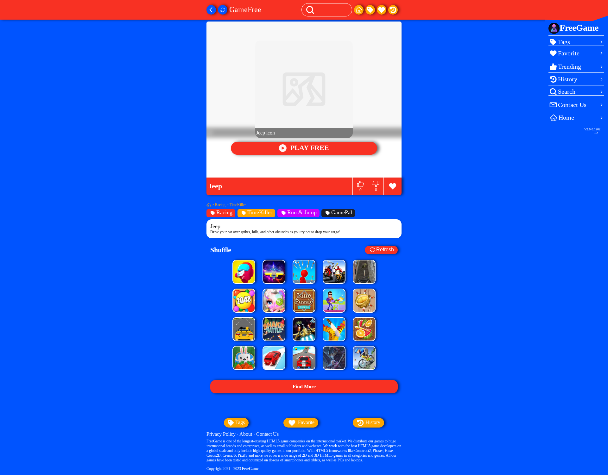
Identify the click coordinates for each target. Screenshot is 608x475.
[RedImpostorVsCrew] (243, 272)
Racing (220, 205)
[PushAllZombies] (274, 272)
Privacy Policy (221, 434)
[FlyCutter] (364, 301)
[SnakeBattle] (274, 329)
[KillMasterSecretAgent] (334, 301)
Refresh (385, 250)
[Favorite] (381, 10)
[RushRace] (304, 358)
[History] (393, 10)
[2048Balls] (243, 301)
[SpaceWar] (304, 329)
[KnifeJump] (334, 329)
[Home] (359, 10)
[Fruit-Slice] (364, 329)
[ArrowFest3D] (304, 272)
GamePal (341, 212)
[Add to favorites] (392, 186)
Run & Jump (302, 212)
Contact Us (267, 434)
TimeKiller (238, 205)
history (372, 422)
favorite (305, 422)
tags (239, 422)
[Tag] (370, 10)
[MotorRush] (334, 272)
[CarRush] (243, 329)
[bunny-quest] (243, 358)
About (245, 434)
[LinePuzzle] (304, 301)
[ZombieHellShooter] (364, 272)
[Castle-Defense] (334, 358)
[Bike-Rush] (364, 358)
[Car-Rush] (274, 358)
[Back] (211, 10)
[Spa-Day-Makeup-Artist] (274, 301)
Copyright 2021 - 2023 (232, 468)
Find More (304, 386)
